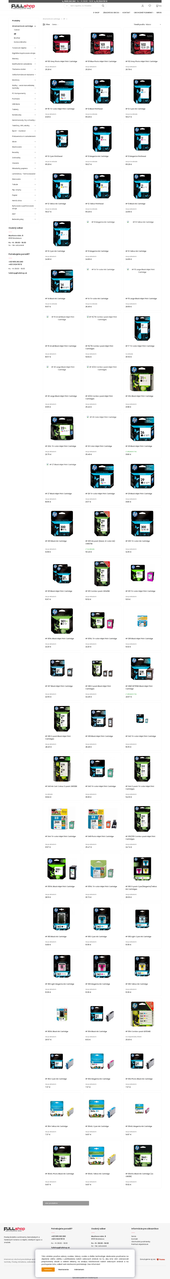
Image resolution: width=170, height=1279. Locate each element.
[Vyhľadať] (66, 5)
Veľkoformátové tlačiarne (23, 75)
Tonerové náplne (19, 48)
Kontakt (134, 1239)
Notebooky (16, 115)
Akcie (14, 141)
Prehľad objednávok (139, 1244)
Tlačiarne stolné (19, 69)
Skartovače (17, 147)
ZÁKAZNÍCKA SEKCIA (111, 12)
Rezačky (15, 152)
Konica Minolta (20, 42)
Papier (14, 195)
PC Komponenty (19, 93)
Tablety (15, 109)
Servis (133, 1236)
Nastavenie (63, 1269)
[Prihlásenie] (142, 5)
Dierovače (16, 179)
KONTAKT (126, 12)
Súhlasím (48, 1269)
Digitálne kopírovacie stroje (23, 53)
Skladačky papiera (20, 168)
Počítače (16, 99)
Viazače (15, 163)
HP (15, 34)
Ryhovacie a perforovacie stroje (23, 207)
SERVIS (159, 12)
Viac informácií (93, 1264)
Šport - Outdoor (19, 131)
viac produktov (51, 1203)
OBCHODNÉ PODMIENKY (143, 12)
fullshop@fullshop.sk (18, 273)
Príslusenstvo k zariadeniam (23, 136)
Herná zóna (17, 200)
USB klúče (16, 104)
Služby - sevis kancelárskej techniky (23, 86)
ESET (14, 214)
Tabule (15, 184)
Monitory (15, 80)
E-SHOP (96, 12)
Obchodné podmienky (140, 1241)
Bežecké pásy (18, 219)
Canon (17, 30)
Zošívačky (16, 157)
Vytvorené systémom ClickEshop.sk (85, 1278)
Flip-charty (16, 190)
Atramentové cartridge (22, 26)
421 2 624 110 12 (16, 264)
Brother (17, 38)
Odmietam (79, 1269)
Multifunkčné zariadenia (22, 64)
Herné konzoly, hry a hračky (23, 120)
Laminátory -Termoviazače (23, 174)
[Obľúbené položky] (150, 5)
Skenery (15, 58)
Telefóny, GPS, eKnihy (20, 125)
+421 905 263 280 (16, 262)
